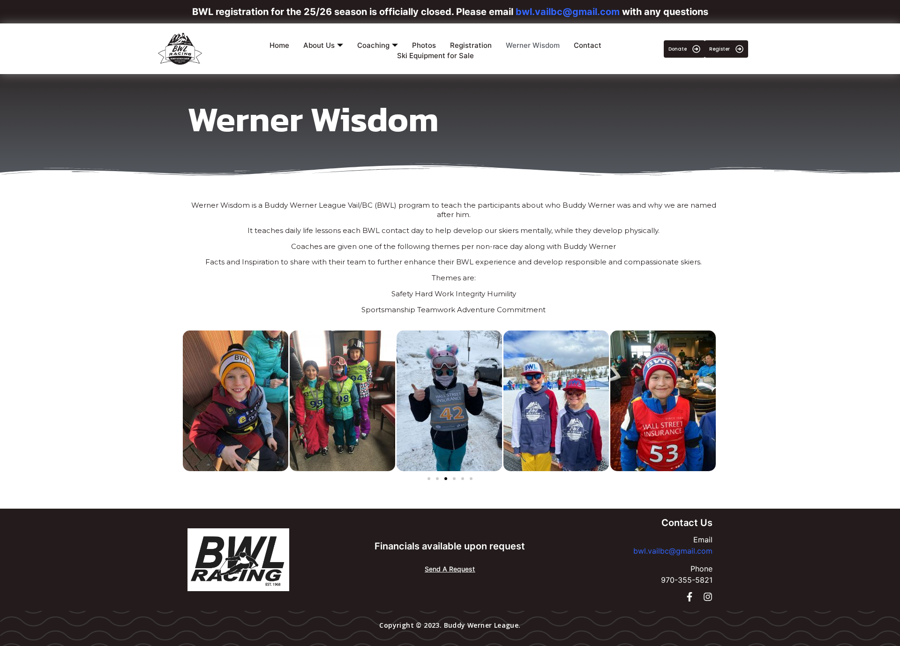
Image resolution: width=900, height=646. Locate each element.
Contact (587, 45)
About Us (319, 45)
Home (279, 45)
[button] (429, 478)
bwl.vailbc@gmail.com (672, 551)
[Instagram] (707, 596)
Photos (424, 45)
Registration (471, 45)
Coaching (373, 45)
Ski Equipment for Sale (435, 55)
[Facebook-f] (689, 596)
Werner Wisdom (533, 45)
